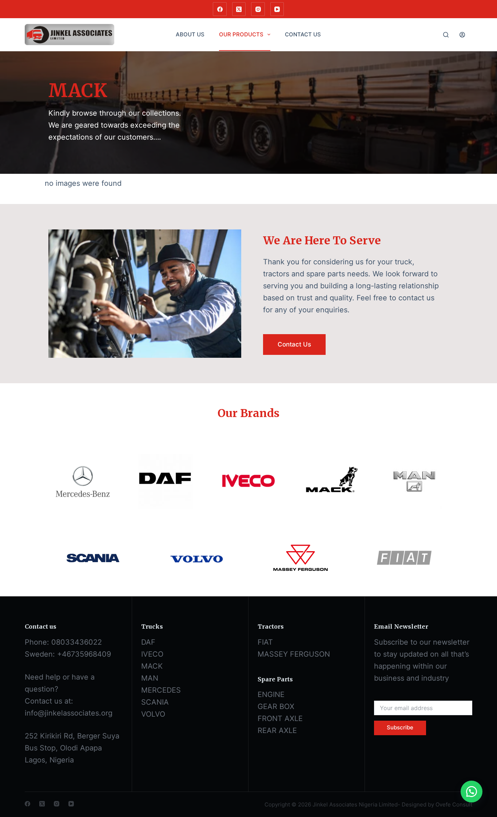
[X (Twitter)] (239, 9)
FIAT (265, 642)
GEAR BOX (276, 706)
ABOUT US (190, 34)
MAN (149, 678)
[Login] (462, 34)
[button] (471, 791)
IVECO (152, 654)
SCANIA (155, 702)
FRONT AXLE (280, 718)
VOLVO (153, 714)
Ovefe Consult (454, 804)
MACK (152, 666)
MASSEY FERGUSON (294, 654)
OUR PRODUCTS (241, 34)
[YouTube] (277, 9)
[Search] (446, 34)
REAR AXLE (277, 730)
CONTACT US (303, 34)
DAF (148, 642)
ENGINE (271, 694)
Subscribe (400, 727)
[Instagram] (258, 9)
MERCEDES (161, 690)
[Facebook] (220, 9)
